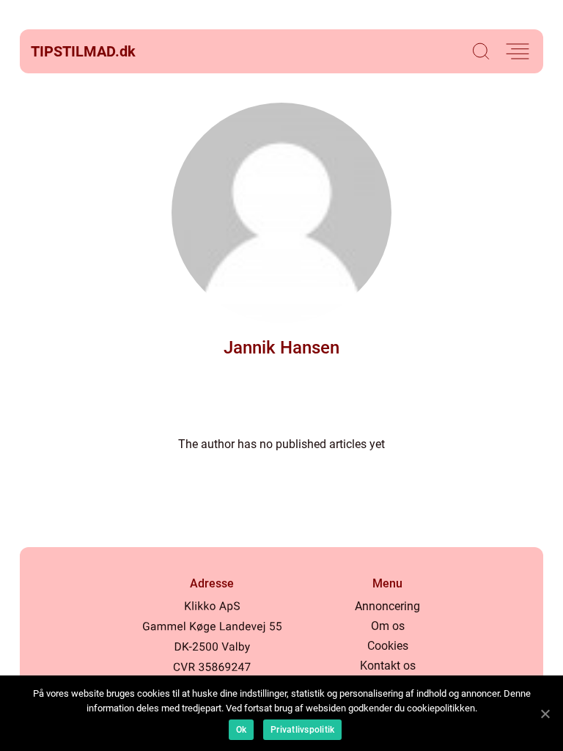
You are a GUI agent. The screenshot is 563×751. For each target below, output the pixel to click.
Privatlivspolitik (302, 730)
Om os (388, 626)
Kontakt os (388, 666)
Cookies (387, 646)
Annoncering (387, 606)
